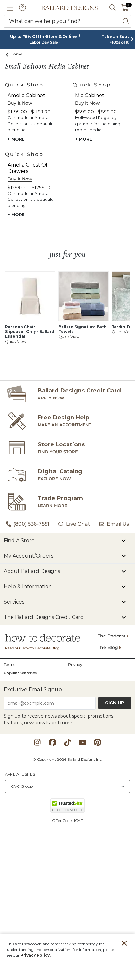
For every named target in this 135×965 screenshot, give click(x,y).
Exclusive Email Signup (33, 690)
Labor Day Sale (44, 42)
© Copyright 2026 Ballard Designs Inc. (67, 759)
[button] (10, 7)
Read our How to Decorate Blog (32, 648)
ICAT (78, 820)
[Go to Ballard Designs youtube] (82, 742)
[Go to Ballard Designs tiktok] (67, 742)
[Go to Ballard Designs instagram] (37, 742)
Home (16, 54)
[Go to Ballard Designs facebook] (52, 742)
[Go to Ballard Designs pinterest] (97, 742)
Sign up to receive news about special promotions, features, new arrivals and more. (59, 719)
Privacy (75, 664)
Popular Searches (20, 673)
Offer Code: (62, 820)
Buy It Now (20, 103)
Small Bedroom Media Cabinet (47, 66)
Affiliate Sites (20, 774)
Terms (9, 664)
